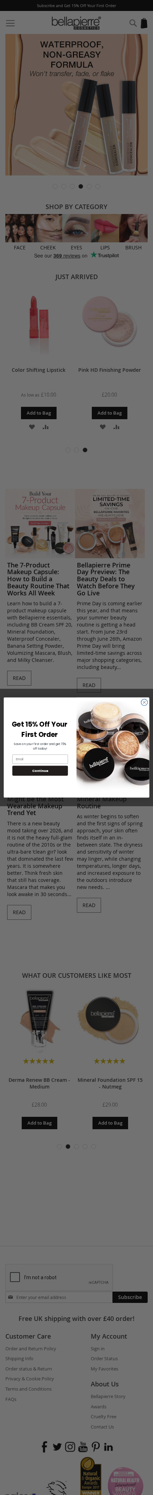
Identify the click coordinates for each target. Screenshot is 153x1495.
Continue (40, 770)
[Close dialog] (144, 702)
